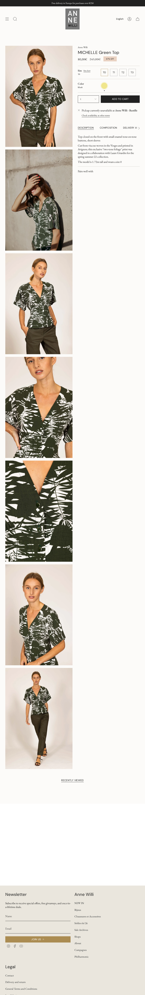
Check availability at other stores (96, 115)
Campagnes (80, 950)
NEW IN (79, 903)
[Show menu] (7, 19)
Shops (77, 936)
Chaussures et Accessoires (87, 916)
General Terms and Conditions (21, 988)
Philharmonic (81, 956)
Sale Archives (81, 930)
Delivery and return (15, 982)
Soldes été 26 (81, 923)
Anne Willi (83, 47)
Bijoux (77, 909)
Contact (9, 975)
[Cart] (138, 19)
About (77, 943)
